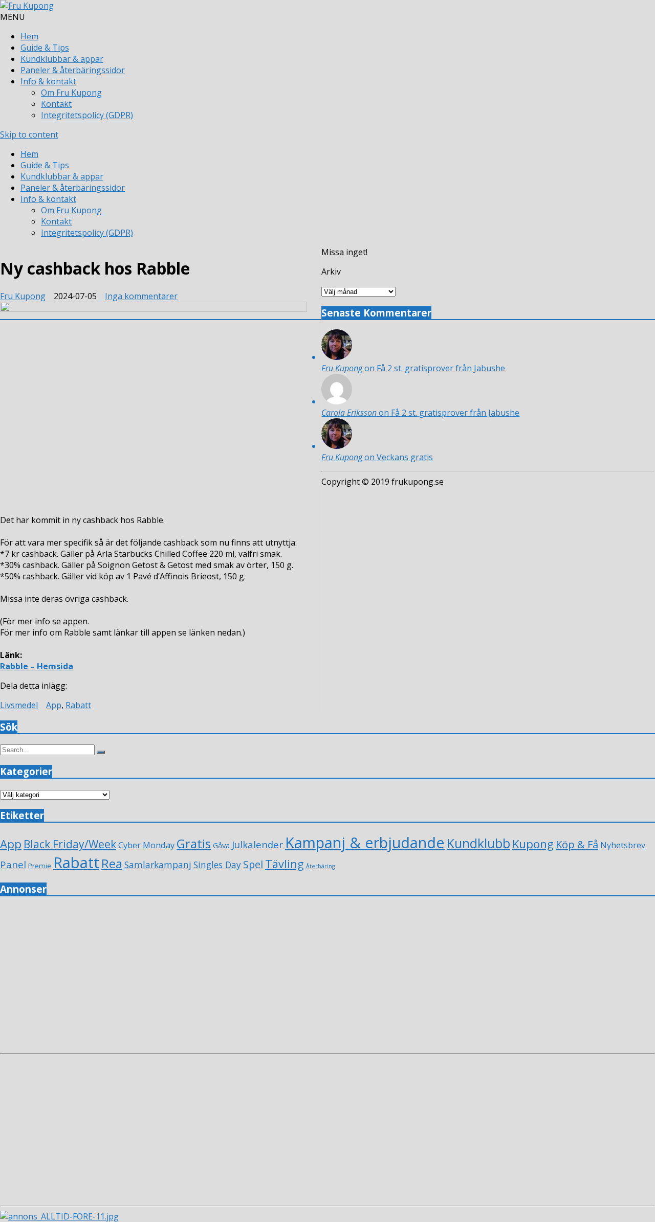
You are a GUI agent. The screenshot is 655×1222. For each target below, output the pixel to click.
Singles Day (217, 864)
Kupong (533, 844)
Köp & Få (577, 844)
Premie (39, 865)
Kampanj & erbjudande (365, 842)
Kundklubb (478, 843)
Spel (253, 864)
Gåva (221, 845)
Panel (13, 864)
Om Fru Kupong (71, 92)
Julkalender (257, 844)
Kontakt (56, 103)
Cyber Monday (146, 845)
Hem (29, 36)
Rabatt (78, 705)
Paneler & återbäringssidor (72, 70)
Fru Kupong (23, 296)
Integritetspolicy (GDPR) (87, 115)
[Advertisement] (307, 977)
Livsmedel (19, 705)
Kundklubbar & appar (61, 58)
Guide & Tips (44, 47)
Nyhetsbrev (622, 845)
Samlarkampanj (157, 864)
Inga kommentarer (141, 296)
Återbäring (320, 866)
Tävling (284, 863)
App (53, 705)
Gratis (194, 843)
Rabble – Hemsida (36, 666)
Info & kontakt (48, 81)
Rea (111, 863)
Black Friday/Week (70, 843)
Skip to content (29, 134)
